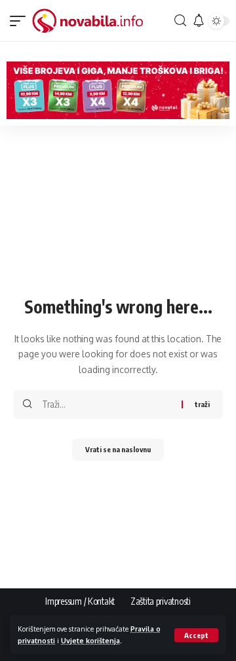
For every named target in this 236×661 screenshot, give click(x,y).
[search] (178, 20)
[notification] (196, 21)
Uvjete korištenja (90, 640)
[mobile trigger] (21, 21)
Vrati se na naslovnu (118, 449)
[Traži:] (107, 404)
